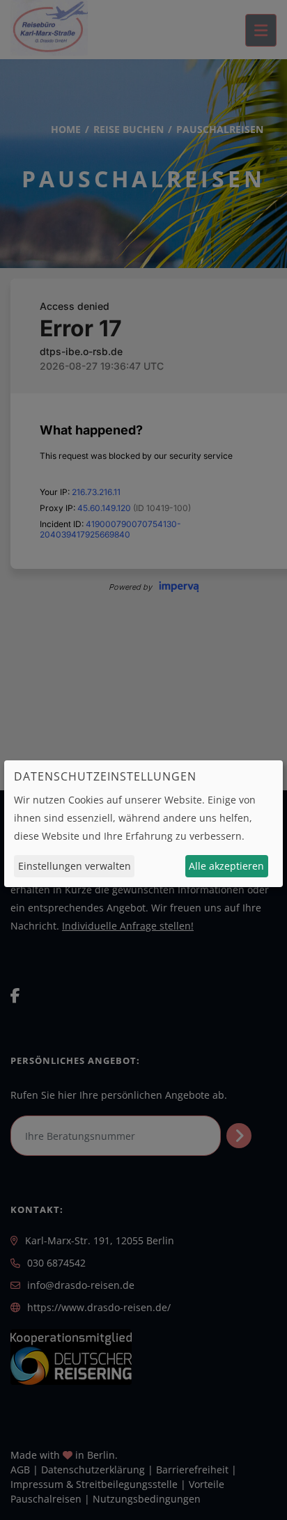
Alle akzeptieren (226, 865)
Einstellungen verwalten (74, 865)
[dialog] (143, 823)
